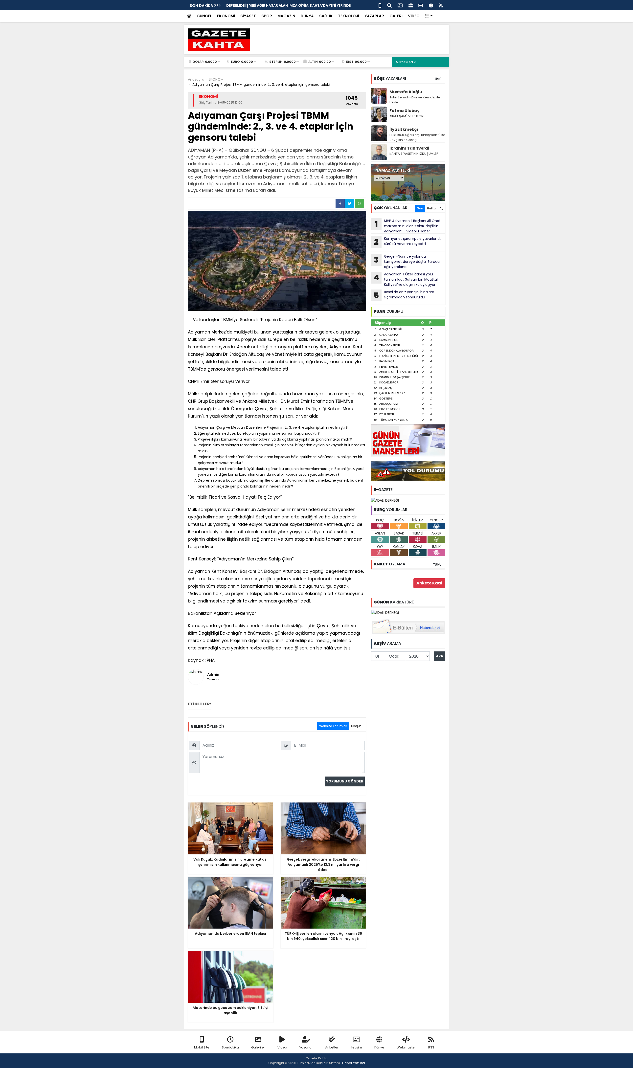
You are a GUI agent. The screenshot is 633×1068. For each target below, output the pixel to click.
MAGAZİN (286, 16)
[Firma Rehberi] (410, 5)
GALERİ (396, 16)
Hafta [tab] (431, 208)
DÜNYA (307, 16)
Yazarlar (306, 1047)
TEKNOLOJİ (348, 16)
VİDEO (414, 16)
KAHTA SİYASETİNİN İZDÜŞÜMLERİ (414, 153)
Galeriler (258, 1047)
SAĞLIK (326, 16)
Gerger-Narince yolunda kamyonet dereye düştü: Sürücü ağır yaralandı (407, 261)
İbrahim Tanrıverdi (409, 148)
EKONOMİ (226, 16)
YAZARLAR (374, 16)
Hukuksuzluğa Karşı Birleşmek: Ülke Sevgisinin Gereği (417, 137)
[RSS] (440, 5)
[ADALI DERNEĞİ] (385, 500)
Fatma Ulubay (404, 110)
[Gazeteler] (420, 5)
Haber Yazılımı (353, 1063)
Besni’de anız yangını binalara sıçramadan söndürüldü (404, 295)
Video (282, 1047)
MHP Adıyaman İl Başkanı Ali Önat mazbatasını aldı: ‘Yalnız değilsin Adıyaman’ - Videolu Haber (408, 226)
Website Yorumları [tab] (333, 726)
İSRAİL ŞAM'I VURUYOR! (406, 116)
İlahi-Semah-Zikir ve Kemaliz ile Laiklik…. (414, 100)
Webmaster (406, 1047)
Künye (379, 1047)
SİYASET (248, 16)
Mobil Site (201, 1047)
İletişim (356, 1047)
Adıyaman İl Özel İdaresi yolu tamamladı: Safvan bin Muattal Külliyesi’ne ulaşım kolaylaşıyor (406, 279)
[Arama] (389, 5)
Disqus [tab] (356, 726)
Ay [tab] (441, 208)
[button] (428, 16)
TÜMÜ (437, 79)
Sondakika (230, 1047)
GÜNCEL (204, 16)
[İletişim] (400, 5)
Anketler (332, 1047)
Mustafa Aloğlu (405, 92)
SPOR (266, 16)
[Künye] (430, 5)
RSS (431, 1047)
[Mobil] (380, 5)
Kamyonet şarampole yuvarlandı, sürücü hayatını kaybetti (279, 5)
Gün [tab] (420, 208)
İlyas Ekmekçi (403, 129)
